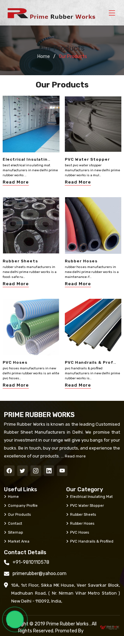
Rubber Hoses (81, 261)
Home (43, 56)
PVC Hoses (15, 362)
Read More (16, 182)
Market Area (18, 541)
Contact (15, 523)
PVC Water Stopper (87, 159)
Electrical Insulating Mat (91, 497)
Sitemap (15, 532)
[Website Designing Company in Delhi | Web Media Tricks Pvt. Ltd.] (110, 627)
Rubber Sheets (20, 261)
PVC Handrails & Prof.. (90, 362)
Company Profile (23, 505)
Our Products (19, 514)
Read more (75, 456)
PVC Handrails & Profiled (91, 541)
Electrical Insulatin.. (26, 159)
